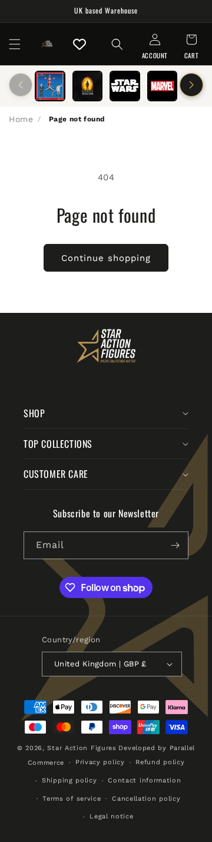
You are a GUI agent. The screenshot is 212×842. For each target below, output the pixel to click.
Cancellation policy (146, 799)
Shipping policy (69, 780)
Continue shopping (106, 258)
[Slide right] (191, 85)
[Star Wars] (125, 86)
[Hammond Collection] (87, 86)
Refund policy (159, 762)
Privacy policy (100, 762)
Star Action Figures (81, 748)
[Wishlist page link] (79, 44)
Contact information (144, 780)
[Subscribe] (175, 545)
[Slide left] (20, 85)
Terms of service (71, 799)
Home (21, 119)
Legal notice (111, 816)
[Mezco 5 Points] (50, 86)
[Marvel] (162, 86)
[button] (15, 44)
